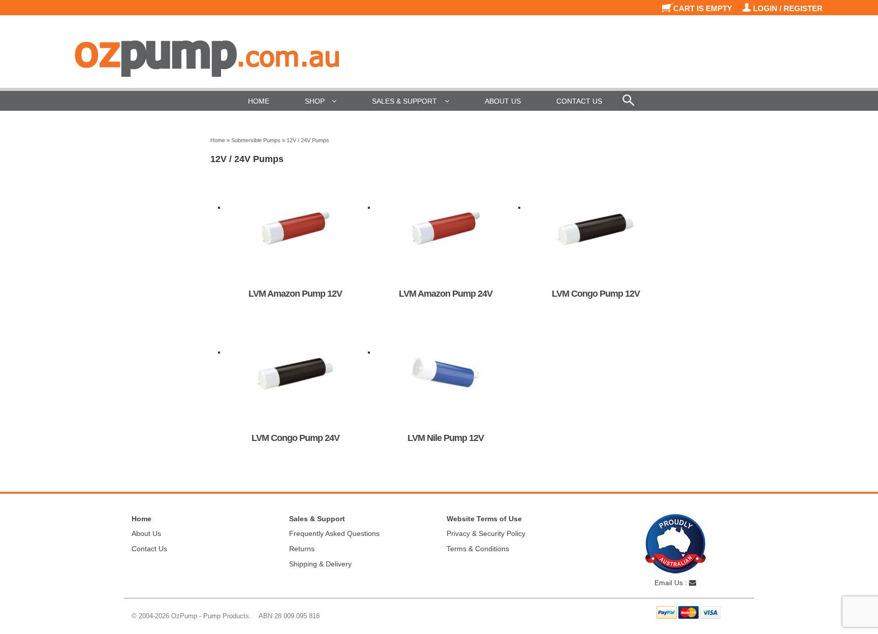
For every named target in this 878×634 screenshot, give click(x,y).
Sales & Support (404, 101)
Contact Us (579, 101)
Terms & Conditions (478, 549)
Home (258, 101)
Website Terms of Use (484, 519)
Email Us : (671, 583)
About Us (503, 101)
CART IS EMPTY (703, 8)
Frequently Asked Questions (334, 533)
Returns (302, 549)
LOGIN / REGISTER (787, 8)
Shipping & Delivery (320, 564)
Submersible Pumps (255, 140)
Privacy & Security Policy (486, 533)
